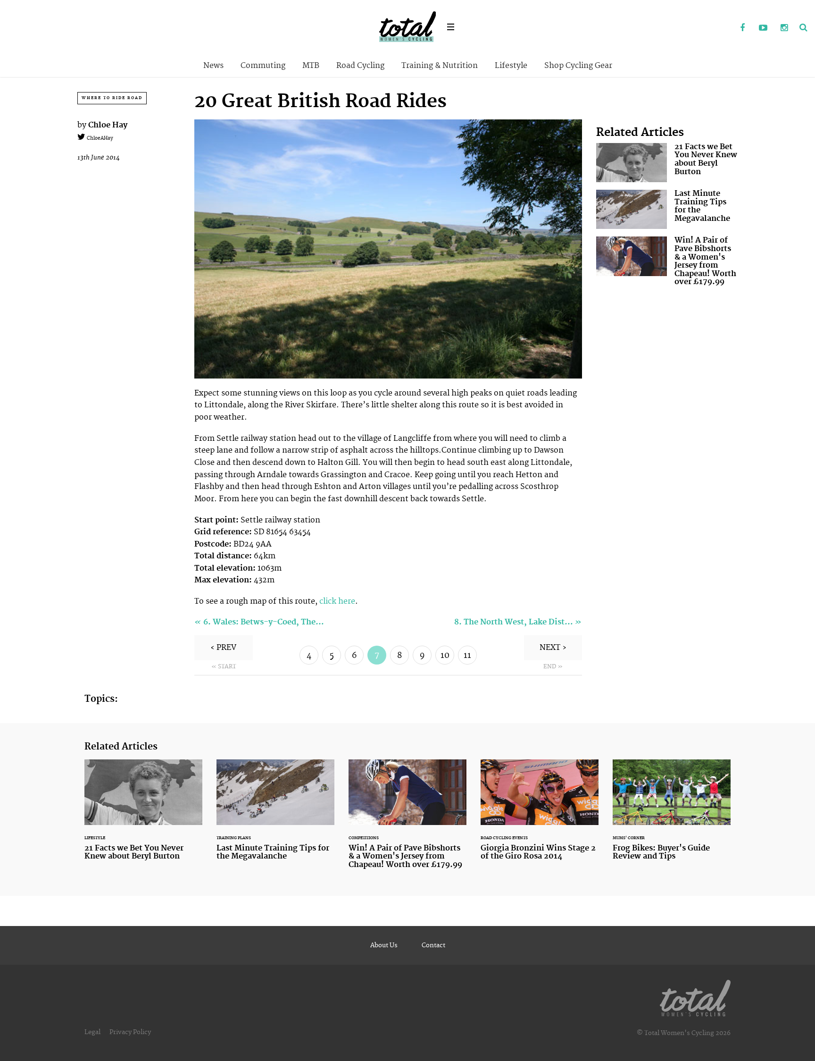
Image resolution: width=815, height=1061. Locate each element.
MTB (310, 65)
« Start (223, 666)
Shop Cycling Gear (578, 65)
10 (445, 655)
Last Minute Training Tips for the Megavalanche (667, 209)
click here (337, 601)
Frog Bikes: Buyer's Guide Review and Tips (672, 815)
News (213, 65)
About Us (384, 945)
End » (553, 666)
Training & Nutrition (439, 65)
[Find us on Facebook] (742, 28)
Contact (433, 945)
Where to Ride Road (112, 98)
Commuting (263, 65)
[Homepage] (695, 996)
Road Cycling (360, 65)
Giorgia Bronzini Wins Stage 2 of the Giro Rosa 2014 (540, 815)
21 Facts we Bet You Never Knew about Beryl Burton (667, 162)
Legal (92, 1032)
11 (467, 655)
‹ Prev (223, 647)
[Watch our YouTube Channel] (763, 28)
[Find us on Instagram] (783, 28)
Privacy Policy (130, 1032)
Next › (553, 647)
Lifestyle (511, 65)
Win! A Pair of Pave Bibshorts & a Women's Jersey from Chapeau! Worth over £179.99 (667, 263)
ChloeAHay (99, 138)
